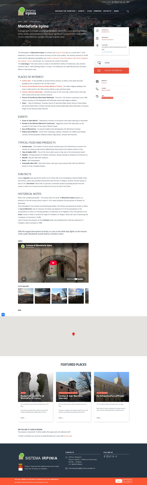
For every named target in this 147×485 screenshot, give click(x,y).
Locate (3, 314)
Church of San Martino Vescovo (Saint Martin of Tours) (42, 86)
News (116, 11)
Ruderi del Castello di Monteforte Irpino (32, 397)
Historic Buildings (102, 393)
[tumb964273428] (42, 296)
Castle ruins (26, 81)
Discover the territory (65, 11)
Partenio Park (60, 52)
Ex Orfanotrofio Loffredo (110, 396)
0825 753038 (106, 90)
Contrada (55, 58)
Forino (61, 58)
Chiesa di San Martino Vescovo (70, 397)
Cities (89, 11)
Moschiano (77, 58)
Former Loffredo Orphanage (32, 92)
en (128, 2)
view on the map (107, 52)
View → (23, 418)
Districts (107, 11)
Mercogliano (68, 58)
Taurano (30, 61)
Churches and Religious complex (68, 393)
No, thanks (127, 481)
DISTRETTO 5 (106, 32)
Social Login (106, 2)
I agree (118, 481)
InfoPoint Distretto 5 (108, 39)
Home (20, 21)
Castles (23, 393)
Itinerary (98, 11)
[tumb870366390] (25, 296)
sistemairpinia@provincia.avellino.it (82, 468)
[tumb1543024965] (76, 296)
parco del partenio (107, 98)
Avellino (49, 58)
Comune (104, 83)
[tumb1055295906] (59, 296)
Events (81, 11)
